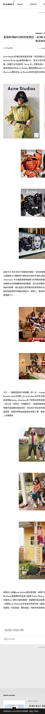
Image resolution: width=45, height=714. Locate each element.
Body (36, 702)
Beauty (30, 702)
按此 (32, 711)
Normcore (18, 630)
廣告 (24, 630)
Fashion (38, 33)
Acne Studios (9, 630)
